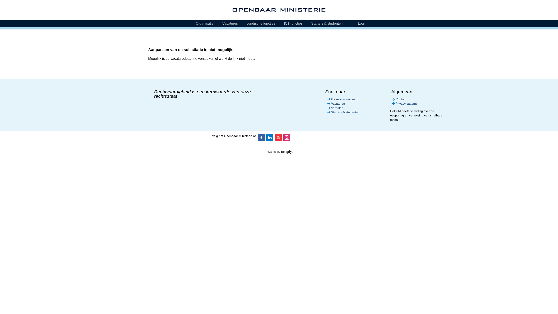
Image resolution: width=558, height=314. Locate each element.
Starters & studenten (345, 112)
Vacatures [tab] (230, 23)
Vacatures (338, 103)
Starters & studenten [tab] (327, 23)
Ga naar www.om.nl (344, 99)
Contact (401, 99)
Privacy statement (408, 103)
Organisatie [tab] (205, 23)
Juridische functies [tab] (261, 23)
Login (362, 23)
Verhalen (337, 108)
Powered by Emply (279, 152)
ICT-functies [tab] (293, 23)
